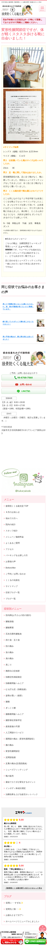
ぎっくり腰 (11, 708)
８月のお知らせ (13, 512)
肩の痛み (10, 658)
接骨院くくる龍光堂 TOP (17, 506)
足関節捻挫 (11, 757)
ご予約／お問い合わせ (16, 574)
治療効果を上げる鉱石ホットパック (22, 794)
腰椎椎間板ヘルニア (15, 714)
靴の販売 (10, 776)
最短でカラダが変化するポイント (21, 782)
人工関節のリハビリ (15, 733)
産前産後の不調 (13, 726)
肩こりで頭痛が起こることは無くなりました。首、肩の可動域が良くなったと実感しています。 (18, 306)
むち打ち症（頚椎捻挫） (17, 689)
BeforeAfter (11, 568)
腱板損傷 (10, 621)
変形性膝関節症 (13, 751)
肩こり (9, 665)
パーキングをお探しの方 (17, 555)
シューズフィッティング (17, 770)
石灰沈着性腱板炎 (14, 634)
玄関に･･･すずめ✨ (14, 903)
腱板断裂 (10, 628)
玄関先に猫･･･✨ (13, 909)
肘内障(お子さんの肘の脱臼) (18, 615)
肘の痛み (10, 646)
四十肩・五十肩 (13, 640)
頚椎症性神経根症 (14, 677)
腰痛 (8, 702)
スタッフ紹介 (12, 531)
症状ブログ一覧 (13, 592)
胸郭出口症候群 (13, 671)
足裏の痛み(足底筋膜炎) (16, 763)
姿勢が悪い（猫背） (15, 696)
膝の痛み (10, 745)
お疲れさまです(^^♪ (14, 915)
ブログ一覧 (11, 599)
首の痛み (10, 652)
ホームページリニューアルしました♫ (22, 921)
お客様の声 (11, 561)
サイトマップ (12, 586)
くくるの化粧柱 (13, 580)
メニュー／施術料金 (15, 537)
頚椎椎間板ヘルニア (15, 683)
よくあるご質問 (13, 543)
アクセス (10, 549)
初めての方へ (12, 518)
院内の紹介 (11, 524)
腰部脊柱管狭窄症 (14, 720)
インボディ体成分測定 (16, 788)
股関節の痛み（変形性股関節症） (21, 739)
